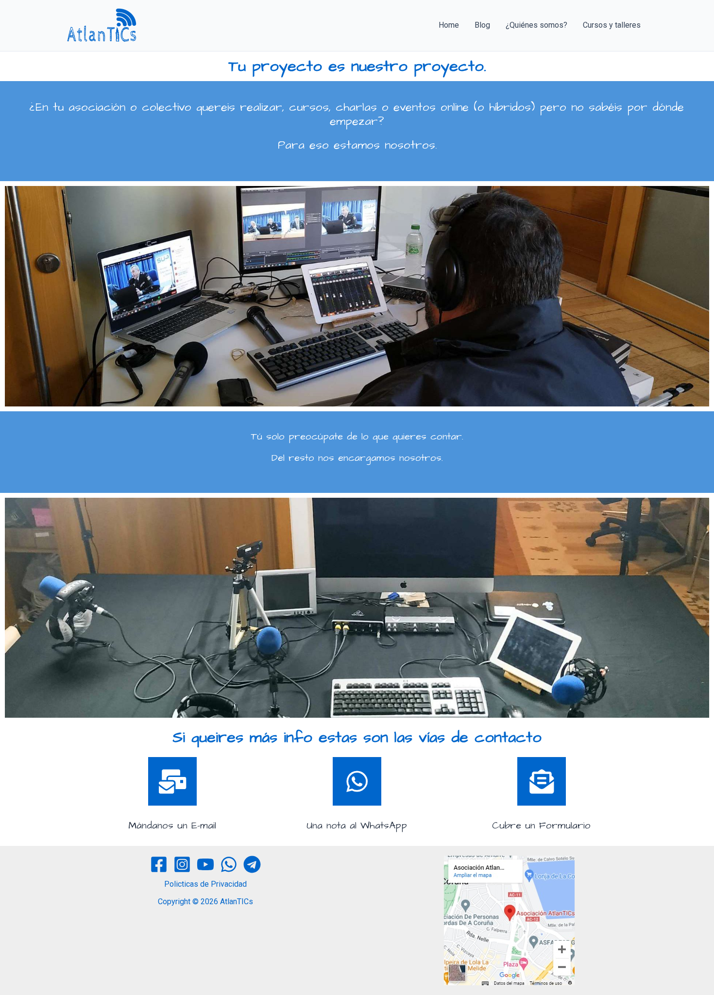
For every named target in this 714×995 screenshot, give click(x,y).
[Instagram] (182, 864)
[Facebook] (159, 864)
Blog (482, 25)
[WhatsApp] (229, 864)
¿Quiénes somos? (536, 25)
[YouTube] (205, 864)
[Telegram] (252, 864)
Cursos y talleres (612, 25)
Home (449, 25)
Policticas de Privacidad (205, 884)
